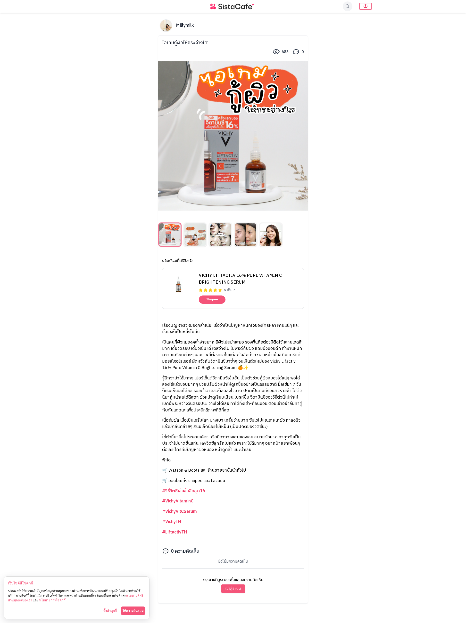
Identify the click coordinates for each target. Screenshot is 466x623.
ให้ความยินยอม (133, 610)
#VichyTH (171, 521)
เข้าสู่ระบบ (233, 588)
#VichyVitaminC (177, 501)
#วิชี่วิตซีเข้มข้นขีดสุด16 (183, 490)
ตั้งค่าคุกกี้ (110, 610)
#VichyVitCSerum (179, 511)
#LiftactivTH (174, 532)
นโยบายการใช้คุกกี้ (52, 600)
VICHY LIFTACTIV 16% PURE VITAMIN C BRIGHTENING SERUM (240, 279)
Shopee (212, 299)
